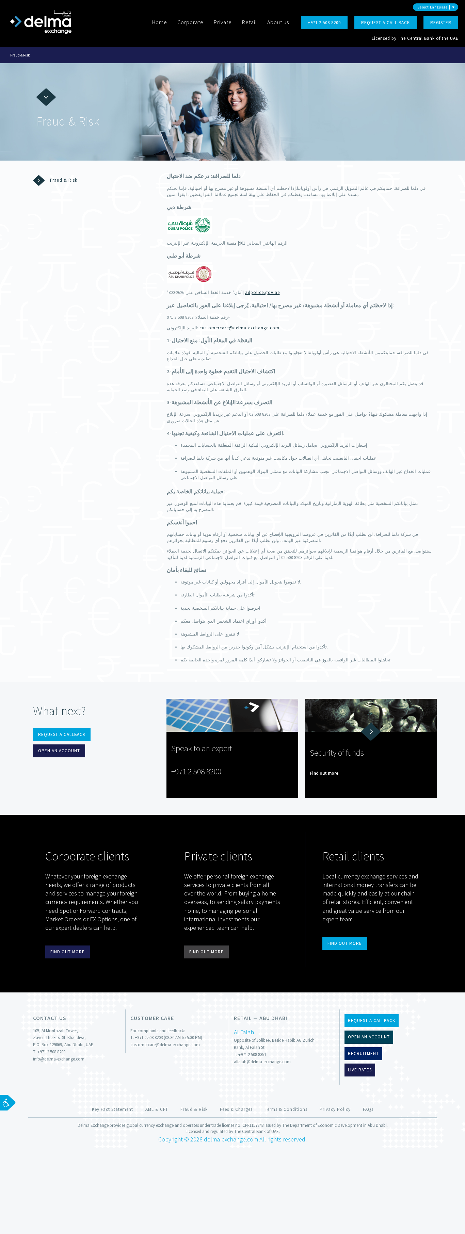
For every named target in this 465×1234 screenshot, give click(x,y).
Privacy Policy (335, 1109)
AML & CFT (156, 1109)
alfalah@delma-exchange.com (262, 1062)
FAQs (368, 1109)
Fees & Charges (236, 1109)
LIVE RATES (360, 1070)
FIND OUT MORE (67, 952)
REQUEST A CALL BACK (385, 23)
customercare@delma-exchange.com (239, 328)
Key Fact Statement (112, 1109)
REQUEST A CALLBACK (61, 734)
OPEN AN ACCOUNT (59, 751)
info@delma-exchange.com (58, 1059)
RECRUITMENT (363, 1053)
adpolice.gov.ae (262, 292)
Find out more (324, 773)
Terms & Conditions (286, 1109)
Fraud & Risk (20, 55)
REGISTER (440, 23)
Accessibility (8, 1102)
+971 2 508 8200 (324, 23)
